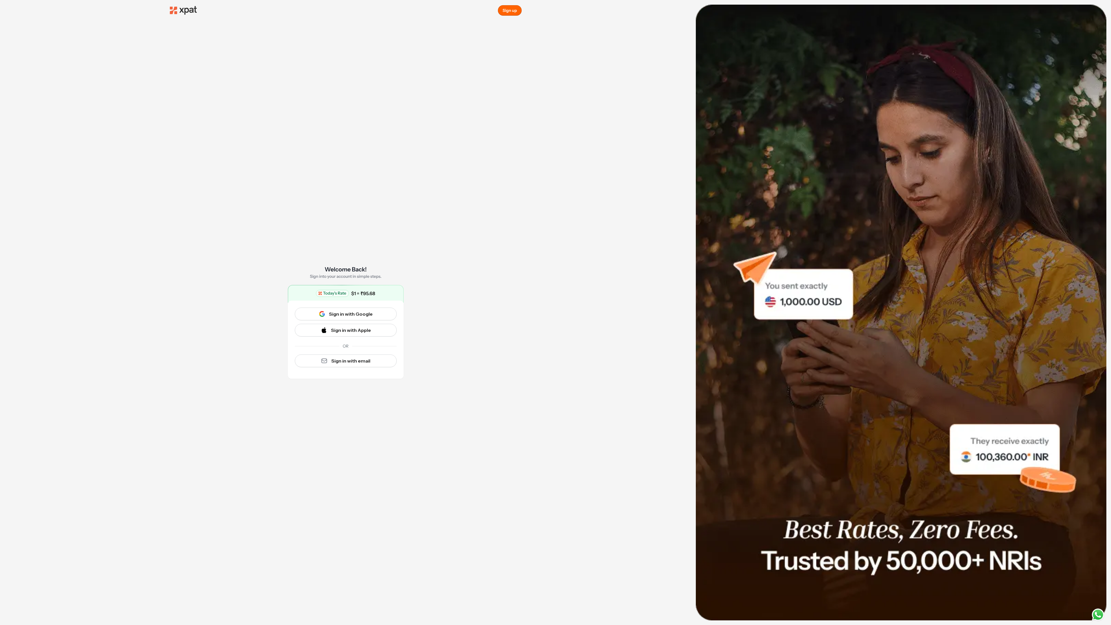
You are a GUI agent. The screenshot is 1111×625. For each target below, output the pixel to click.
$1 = (363, 293)
